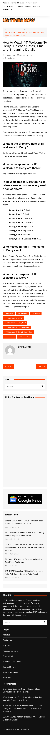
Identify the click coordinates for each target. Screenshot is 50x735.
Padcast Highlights (10, 651)
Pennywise (10, 337)
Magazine (7, 646)
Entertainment (10, 58)
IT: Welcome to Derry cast (16, 323)
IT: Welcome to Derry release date (19, 332)
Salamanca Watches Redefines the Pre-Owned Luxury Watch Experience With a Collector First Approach (24, 547)
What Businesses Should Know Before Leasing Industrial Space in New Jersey (24, 534)
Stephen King (25, 337)
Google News (8, 6)
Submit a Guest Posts (33, 6)
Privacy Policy (31, 3)
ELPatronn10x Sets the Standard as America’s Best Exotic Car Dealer (24, 560)
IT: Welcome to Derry (14, 318)
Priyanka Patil (10, 55)
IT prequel (23, 313)
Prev (10, 366)
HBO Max (9, 313)
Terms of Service (17, 3)
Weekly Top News (10, 672)
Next (40, 366)
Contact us (19, 6)
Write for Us (7, 10)
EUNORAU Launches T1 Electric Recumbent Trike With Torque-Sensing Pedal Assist (24, 572)
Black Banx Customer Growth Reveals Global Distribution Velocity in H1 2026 (24, 522)
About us (6, 3)
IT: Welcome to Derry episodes (17, 327)
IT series (36, 313)
